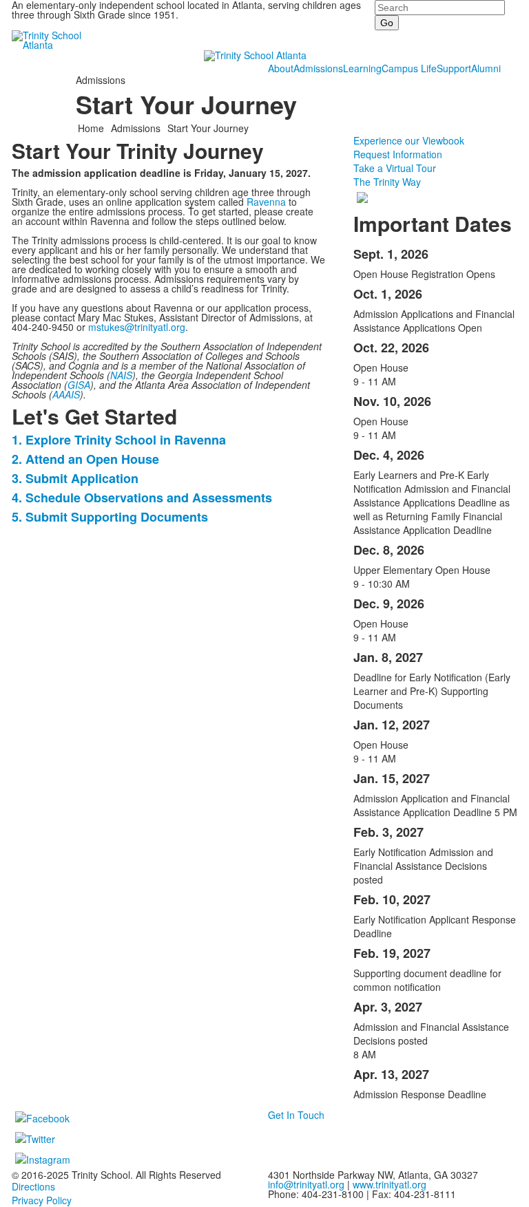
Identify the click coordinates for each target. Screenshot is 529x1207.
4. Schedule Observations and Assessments (142, 497)
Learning (362, 68)
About (280, 68)
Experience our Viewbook (408, 140)
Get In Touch (296, 1115)
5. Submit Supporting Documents (110, 517)
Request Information (397, 154)
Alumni (486, 68)
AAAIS (66, 394)
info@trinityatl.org (306, 1184)
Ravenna (266, 202)
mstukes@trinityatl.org (136, 327)
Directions (33, 1186)
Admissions (318, 68)
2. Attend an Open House (85, 459)
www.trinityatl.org (389, 1184)
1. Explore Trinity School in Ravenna (119, 440)
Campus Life (409, 68)
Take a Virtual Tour (394, 168)
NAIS (121, 375)
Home (92, 128)
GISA (79, 385)
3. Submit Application (75, 478)
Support (454, 68)
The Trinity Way (387, 182)
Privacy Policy (42, 1200)
